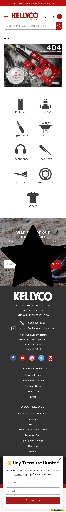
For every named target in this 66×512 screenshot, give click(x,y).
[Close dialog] (60, 459)
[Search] (59, 26)
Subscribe (33, 500)
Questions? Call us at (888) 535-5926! (33, 3)
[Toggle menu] (6, 16)
